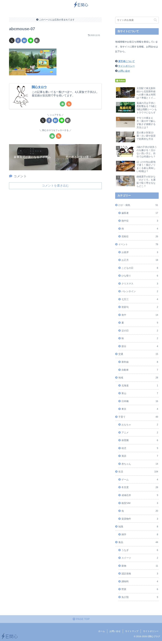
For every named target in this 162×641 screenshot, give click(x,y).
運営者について (126, 61)
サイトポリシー (126, 66)
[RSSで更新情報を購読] (69, 104)
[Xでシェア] (12, 40)
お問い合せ (124, 70)
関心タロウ (39, 87)
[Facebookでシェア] (18, 40)
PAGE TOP (82, 619)
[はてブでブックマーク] (24, 40)
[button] (37, 40)
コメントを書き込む (55, 185)
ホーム (101, 631)
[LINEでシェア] (30, 40)
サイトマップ (131, 631)
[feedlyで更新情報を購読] (62, 104)
